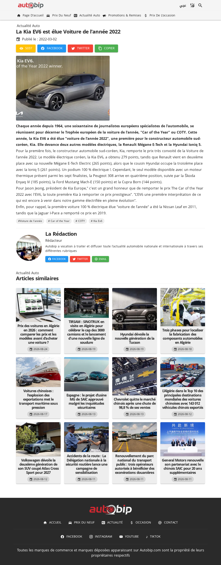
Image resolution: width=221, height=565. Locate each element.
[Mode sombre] (192, 5)
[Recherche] (200, 5)
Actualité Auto (28, 26)
